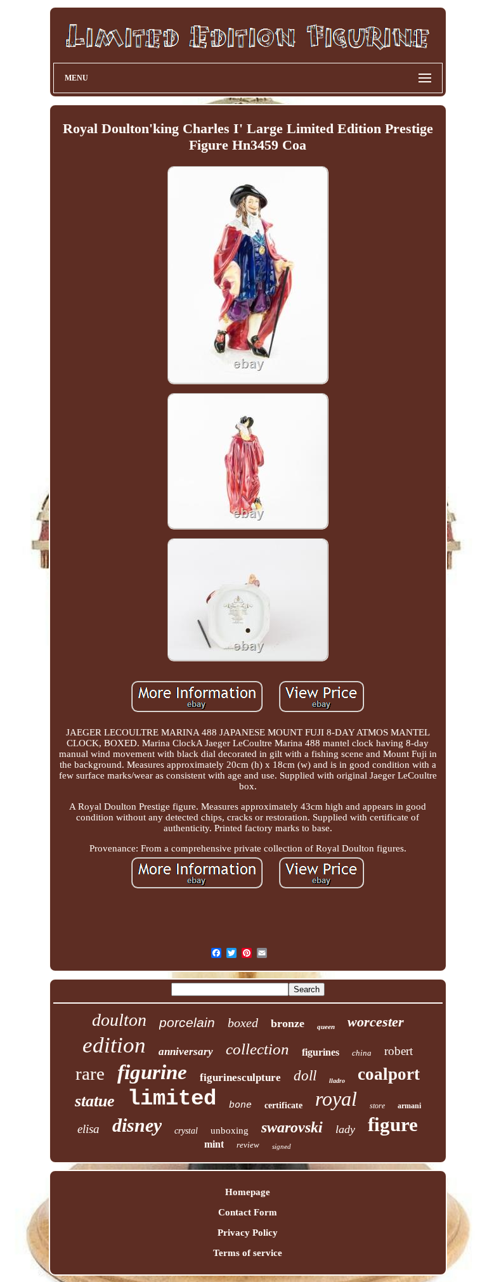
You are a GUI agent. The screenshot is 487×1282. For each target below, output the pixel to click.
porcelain (187, 1022)
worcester (375, 1022)
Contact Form (247, 1212)
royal (336, 1098)
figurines (320, 1052)
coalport (389, 1074)
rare (90, 1073)
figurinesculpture (240, 1078)
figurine (152, 1072)
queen (326, 1026)
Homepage (247, 1192)
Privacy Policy (248, 1232)
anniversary (186, 1052)
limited (171, 1099)
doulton (119, 1020)
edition (114, 1045)
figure (393, 1124)
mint (214, 1144)
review (248, 1144)
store (377, 1105)
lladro (337, 1080)
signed (281, 1146)
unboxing (230, 1130)
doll (305, 1076)
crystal (186, 1131)
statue (95, 1101)
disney (137, 1125)
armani (409, 1105)
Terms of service (247, 1253)
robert (398, 1051)
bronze (287, 1023)
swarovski (292, 1127)
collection (257, 1049)
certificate (283, 1105)
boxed (243, 1023)
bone (240, 1105)
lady (345, 1129)
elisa (88, 1129)
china (362, 1053)
